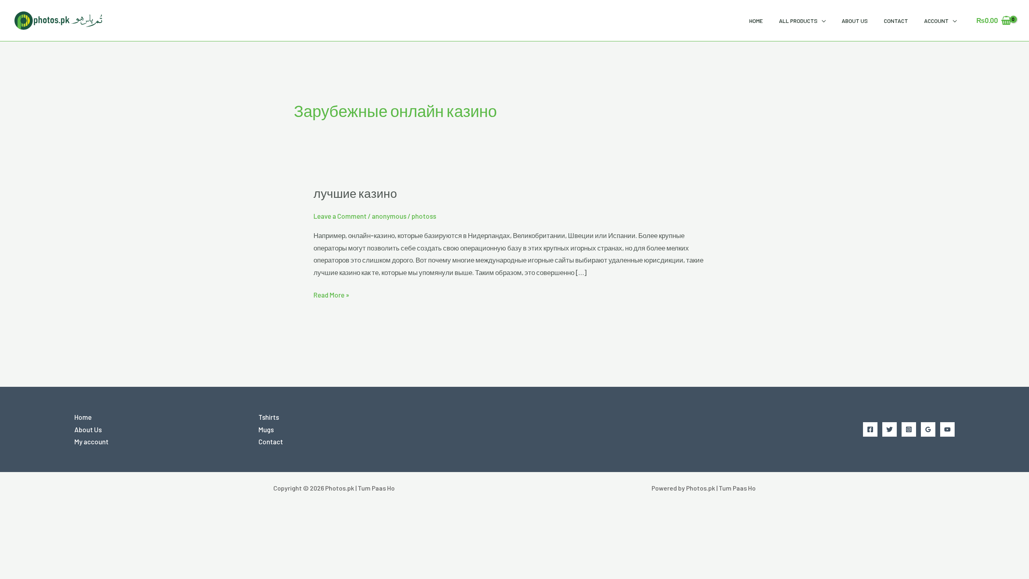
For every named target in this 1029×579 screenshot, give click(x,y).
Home (756, 20)
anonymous (389, 216)
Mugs (266, 429)
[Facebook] (870, 429)
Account (936, 20)
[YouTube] (947, 429)
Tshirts (268, 417)
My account (91, 441)
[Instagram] (909, 429)
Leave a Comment (340, 216)
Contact (896, 20)
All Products (798, 20)
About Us (855, 20)
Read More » (331, 294)
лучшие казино (355, 194)
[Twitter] (889, 429)
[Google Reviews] (928, 429)
